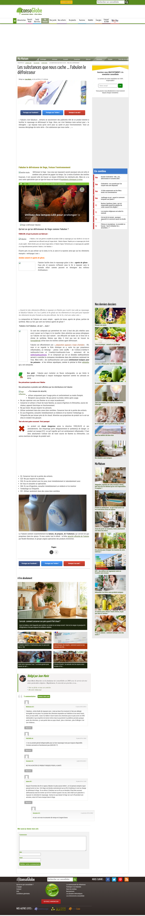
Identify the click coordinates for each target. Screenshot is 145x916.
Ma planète (72, 20)
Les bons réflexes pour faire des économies (109, 364)
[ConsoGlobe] (29, 10)
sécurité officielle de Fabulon (78, 536)
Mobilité (90, 20)
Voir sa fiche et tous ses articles (40, 687)
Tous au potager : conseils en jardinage (107, 344)
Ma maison (45, 21)
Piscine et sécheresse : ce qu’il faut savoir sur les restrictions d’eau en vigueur (109, 508)
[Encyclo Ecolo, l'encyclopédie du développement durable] (75, 909)
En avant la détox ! (101, 383)
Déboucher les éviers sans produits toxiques (109, 592)
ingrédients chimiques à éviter (71, 179)
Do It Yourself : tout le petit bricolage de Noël (109, 424)
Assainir (65, 59)
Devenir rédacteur (35, 690)
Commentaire (23, 835)
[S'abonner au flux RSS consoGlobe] (126, 879)
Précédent (88, 91)
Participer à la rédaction (73, 887)
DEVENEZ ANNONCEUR (51, 901)
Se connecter (66, 2)
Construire (77, 59)
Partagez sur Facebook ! (31, 112)
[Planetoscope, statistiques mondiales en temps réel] (41, 909)
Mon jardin (53, 20)
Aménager (43, 59)
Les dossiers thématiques (74, 894)
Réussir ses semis (100, 325)
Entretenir (99, 59)
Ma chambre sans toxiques (103, 458)
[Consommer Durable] (59, 909)
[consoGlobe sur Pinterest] (120, 879)
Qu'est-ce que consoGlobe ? (25, 884)
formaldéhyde (35, 341)
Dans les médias (71, 889)
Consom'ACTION (106, 21)
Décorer (88, 59)
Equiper (110, 59)
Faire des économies (124, 59)
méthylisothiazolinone (38, 355)
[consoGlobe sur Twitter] (114, 879)
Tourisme (82, 20)
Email (20, 858)
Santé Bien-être (37, 21)
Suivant (19, 91)
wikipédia (85, 362)
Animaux (54, 59)
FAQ (17, 891)
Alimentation (21, 20)
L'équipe (19, 887)
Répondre (28, 728)
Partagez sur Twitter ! (53, 112)
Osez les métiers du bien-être (104, 435)
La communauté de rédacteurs (76, 884)
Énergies (98, 20)
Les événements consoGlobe (75, 896)
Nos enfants (62, 20)
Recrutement (70, 891)
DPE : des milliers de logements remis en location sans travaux (108, 572)
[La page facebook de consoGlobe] (108, 879)
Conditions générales (23, 894)
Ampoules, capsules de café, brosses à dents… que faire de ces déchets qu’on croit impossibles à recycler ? (110, 486)
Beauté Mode (29, 21)
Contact (18, 889)
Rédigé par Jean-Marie (38, 676)
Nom (20, 852)
